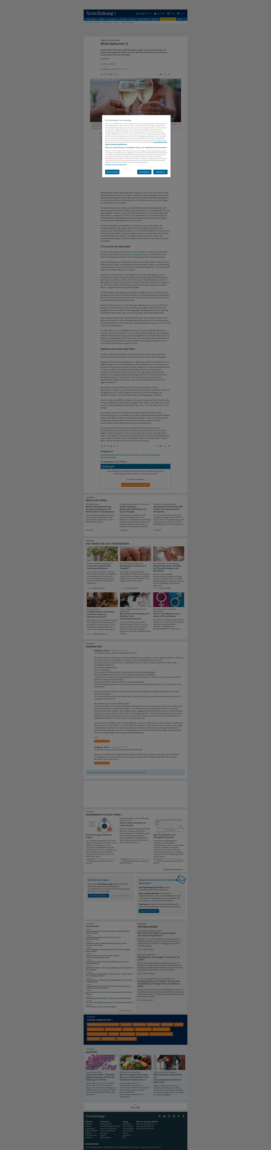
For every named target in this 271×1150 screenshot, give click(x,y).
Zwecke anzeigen (112, 172)
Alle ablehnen (144, 172)
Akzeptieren (160, 172)
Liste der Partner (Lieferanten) (116, 165)
